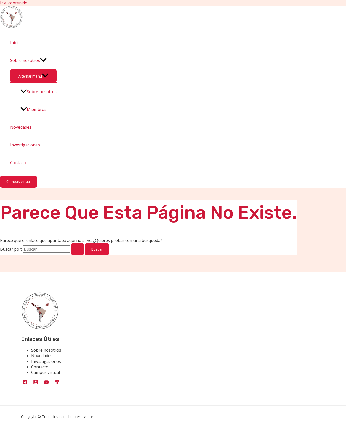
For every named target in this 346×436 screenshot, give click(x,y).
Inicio (15, 42)
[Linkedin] (57, 383)
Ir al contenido (13, 3)
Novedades (20, 127)
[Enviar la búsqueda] (77, 249)
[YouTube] (46, 383)
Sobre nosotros (25, 60)
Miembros (36, 109)
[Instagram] (36, 383)
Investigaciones (25, 145)
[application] (43, 60)
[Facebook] (25, 383)
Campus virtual (45, 372)
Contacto (18, 162)
